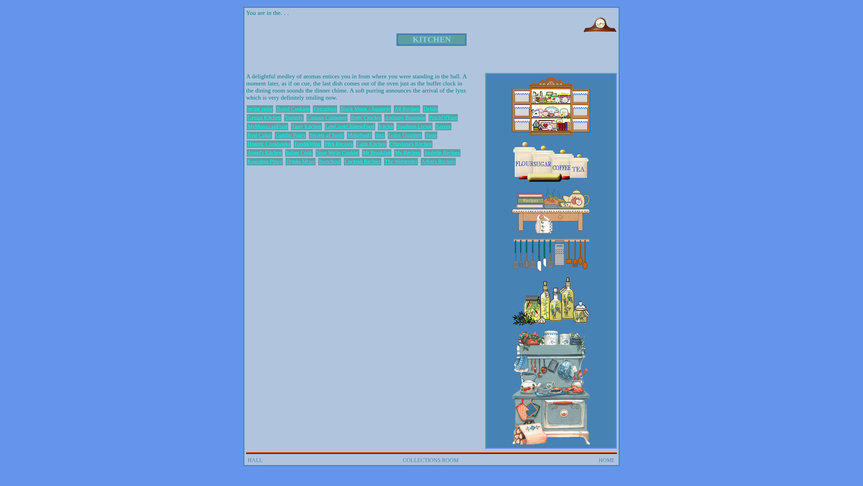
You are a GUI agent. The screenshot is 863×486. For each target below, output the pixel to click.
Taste (431, 135)
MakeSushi (359, 135)
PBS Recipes (339, 144)
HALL (255, 460)
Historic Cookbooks (268, 144)
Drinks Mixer (300, 161)
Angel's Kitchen (264, 153)
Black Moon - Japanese (365, 109)
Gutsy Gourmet (404, 135)
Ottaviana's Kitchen (411, 144)
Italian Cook (299, 153)
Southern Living (414, 126)
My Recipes (407, 153)
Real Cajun (259, 135)
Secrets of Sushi (326, 135)
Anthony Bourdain (405, 117)
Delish (430, 109)
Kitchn (386, 126)
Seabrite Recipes (442, 153)
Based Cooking (292, 109)
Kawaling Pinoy (264, 161)
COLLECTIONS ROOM (430, 460)
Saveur (443, 126)
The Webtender (401, 161)
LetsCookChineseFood (350, 126)
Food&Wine (307, 144)
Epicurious (325, 109)
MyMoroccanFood (267, 126)
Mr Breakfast (377, 153)
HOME (607, 460)
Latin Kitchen (371, 144)
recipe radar (259, 109)
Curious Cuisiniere (327, 117)
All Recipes (406, 109)
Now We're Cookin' (337, 153)
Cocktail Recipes (363, 161)
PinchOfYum (443, 117)
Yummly (294, 117)
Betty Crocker (366, 117)
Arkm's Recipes (438, 161)
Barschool (329, 161)
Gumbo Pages (290, 135)
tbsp (380, 135)
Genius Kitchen (264, 117)
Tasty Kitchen (306, 126)
